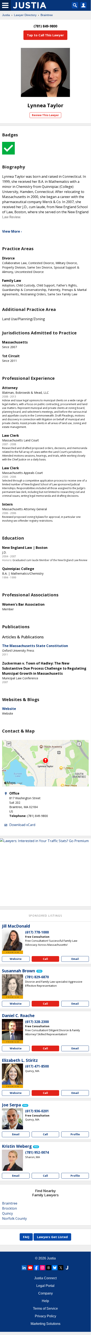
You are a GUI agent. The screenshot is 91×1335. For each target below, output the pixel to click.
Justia (6, 15)
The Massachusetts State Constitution (35, 645)
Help (45, 1301)
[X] (60, 1267)
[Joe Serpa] (12, 1118)
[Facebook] (36, 1267)
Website (9, 708)
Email (75, 959)
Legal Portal (45, 1286)
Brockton (9, 1208)
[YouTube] (30, 1267)
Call (45, 959)
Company (45, 1293)
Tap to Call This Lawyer (45, 35)
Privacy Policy (45, 1316)
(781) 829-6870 (37, 977)
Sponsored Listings (45, 915)
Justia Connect (45, 1278)
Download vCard (22, 824)
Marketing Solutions (45, 1324)
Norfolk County (14, 1218)
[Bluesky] (54, 1267)
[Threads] (48, 1267)
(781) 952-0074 (37, 1152)
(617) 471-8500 (37, 1066)
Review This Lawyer (45, 115)
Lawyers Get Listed (52, 1237)
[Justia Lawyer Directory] (66, 1267)
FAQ (26, 1237)
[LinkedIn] (24, 1267)
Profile (75, 1134)
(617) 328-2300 (37, 1021)
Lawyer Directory (25, 15)
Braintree (47, 15)
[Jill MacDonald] (12, 940)
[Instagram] (42, 1267)
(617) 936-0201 (37, 1111)
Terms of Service (45, 1308)
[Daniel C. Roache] (12, 1029)
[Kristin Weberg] (12, 1160)
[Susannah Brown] (12, 984)
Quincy (7, 1213)
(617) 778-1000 (37, 932)
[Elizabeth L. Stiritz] (12, 1074)
